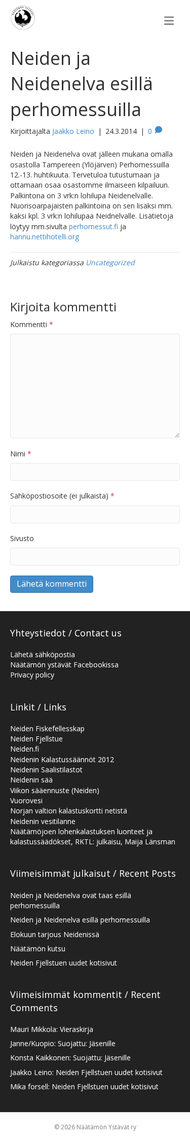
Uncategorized (110, 262)
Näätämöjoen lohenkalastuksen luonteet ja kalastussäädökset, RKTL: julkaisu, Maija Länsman (92, 836)
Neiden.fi (24, 749)
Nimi (20, 453)
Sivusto (22, 538)
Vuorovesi (26, 800)
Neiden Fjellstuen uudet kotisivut (63, 963)
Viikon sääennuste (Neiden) (54, 790)
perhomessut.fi (93, 226)
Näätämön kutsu (37, 948)
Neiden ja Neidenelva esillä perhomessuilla (80, 919)
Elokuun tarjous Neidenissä (54, 934)
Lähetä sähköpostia (42, 654)
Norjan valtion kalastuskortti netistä (68, 810)
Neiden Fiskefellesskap (47, 728)
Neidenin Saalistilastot (46, 769)
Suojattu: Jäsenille (87, 1043)
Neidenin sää (31, 779)
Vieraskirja (76, 1029)
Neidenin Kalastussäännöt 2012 (62, 759)
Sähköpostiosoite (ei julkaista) (62, 496)
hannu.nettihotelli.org (44, 236)
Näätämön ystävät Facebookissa (64, 664)
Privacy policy (32, 675)
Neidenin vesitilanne (42, 821)
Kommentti (31, 324)
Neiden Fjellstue (36, 738)
